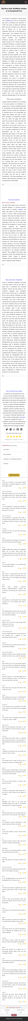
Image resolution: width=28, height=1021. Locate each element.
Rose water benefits (14, 200)
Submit (14, 1015)
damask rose (9, 21)
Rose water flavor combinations (14, 280)
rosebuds (20, 209)
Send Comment (14, 475)
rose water (22, 417)
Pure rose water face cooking (14, 391)
